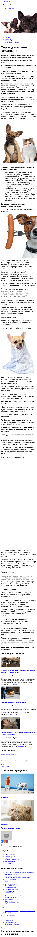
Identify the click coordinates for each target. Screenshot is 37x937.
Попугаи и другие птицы (13, 859)
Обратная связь (9, 912)
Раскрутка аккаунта (11, 884)
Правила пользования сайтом (14, 896)
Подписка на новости (12, 903)
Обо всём (8, 863)
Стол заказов (9, 893)
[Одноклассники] (4, 841)
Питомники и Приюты (12, 42)
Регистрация (5, 766)
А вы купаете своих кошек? (13, 876)
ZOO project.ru (5, 1)
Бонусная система (10, 891)
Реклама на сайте (10, 887)
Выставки (8, 37)
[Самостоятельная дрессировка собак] (10, 698)
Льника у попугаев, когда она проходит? (18, 877)
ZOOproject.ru (10, 916)
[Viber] (7, 841)
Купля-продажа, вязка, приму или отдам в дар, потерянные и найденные (20, 873)
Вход (2, 764)
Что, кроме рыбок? (11, 879)
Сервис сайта (9, 39)
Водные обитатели (11, 858)
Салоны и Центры (10, 41)
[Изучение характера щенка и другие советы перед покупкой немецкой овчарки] (10, 667)
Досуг (6, 881)
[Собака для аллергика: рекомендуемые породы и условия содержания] (10, 728)
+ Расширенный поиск (8, 8)
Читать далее (13, 684)
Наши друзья (4, 824)
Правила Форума (10, 897)
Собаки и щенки (10, 854)
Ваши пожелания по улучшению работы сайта (20, 911)
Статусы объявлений (11, 889)
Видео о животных (10, 828)
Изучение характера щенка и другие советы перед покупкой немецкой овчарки (18, 671)
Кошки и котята (10, 856)
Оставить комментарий (8, 754)
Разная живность (10, 861)
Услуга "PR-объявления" (12, 886)
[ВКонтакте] (2, 841)
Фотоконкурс (4, 797)
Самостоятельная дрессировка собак (13, 702)
